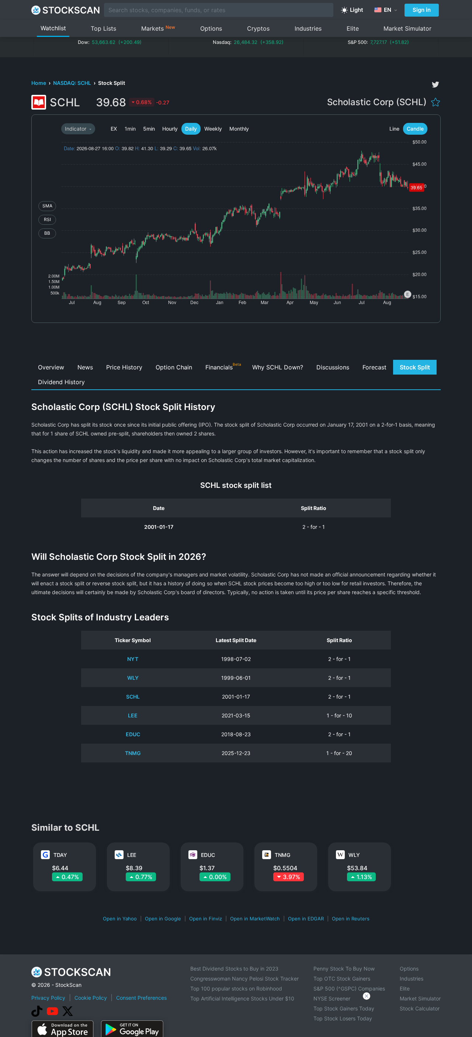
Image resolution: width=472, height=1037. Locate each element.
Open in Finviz (205, 918)
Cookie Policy (90, 998)
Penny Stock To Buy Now (344, 968)
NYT (132, 659)
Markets (158, 28)
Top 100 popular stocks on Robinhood (236, 988)
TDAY (60, 855)
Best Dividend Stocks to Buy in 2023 (234, 968)
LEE (133, 715)
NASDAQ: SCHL (72, 83)
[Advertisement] (236, 343)
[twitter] (435, 84)
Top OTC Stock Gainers (341, 978)
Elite (353, 28)
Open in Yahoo (120, 918)
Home (39, 83)
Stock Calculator (420, 1008)
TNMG (133, 753)
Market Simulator (407, 28)
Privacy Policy (48, 998)
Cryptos (258, 28)
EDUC (133, 734)
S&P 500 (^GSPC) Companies (349, 988)
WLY (133, 678)
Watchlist (53, 28)
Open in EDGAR (306, 918)
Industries (308, 28)
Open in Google (163, 918)
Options (211, 28)
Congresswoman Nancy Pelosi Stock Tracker (244, 978)
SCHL (133, 696)
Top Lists (103, 28)
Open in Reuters (350, 918)
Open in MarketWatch (255, 918)
